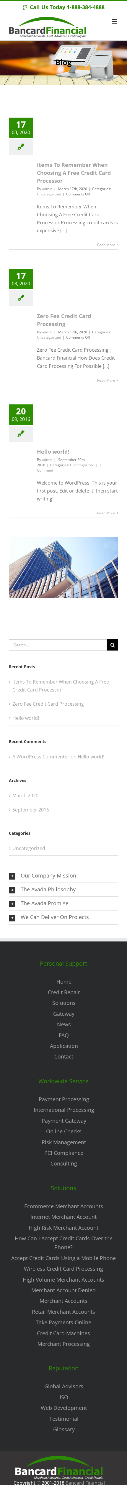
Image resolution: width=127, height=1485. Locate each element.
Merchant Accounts (63, 1300)
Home (63, 981)
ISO (64, 1397)
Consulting (64, 1163)
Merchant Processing (64, 1343)
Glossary (64, 1429)
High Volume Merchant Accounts (63, 1279)
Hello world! (53, 451)
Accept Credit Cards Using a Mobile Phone (63, 1258)
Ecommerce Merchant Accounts (63, 1206)
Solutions (64, 1002)
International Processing (64, 1109)
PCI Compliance (63, 1152)
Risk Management (64, 1142)
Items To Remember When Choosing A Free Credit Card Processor (74, 172)
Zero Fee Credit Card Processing (48, 704)
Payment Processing (64, 1099)
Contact (63, 1056)
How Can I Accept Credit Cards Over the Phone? (64, 1243)
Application (64, 1045)
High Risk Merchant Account (63, 1227)
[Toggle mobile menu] (115, 21)
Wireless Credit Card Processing (63, 1268)
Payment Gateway (64, 1120)
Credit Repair (64, 992)
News (64, 1024)
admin (47, 188)
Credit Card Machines (63, 1333)
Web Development (64, 1407)
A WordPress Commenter (40, 756)
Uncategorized (49, 194)
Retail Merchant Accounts (63, 1311)
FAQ (64, 1035)
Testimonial (64, 1418)
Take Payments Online (63, 1322)
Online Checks (64, 1131)
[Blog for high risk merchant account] (63, 541)
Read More (106, 244)
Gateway (63, 1013)
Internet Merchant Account (63, 1216)
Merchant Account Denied (63, 1290)
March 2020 (25, 795)
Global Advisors (63, 1386)
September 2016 (30, 809)
